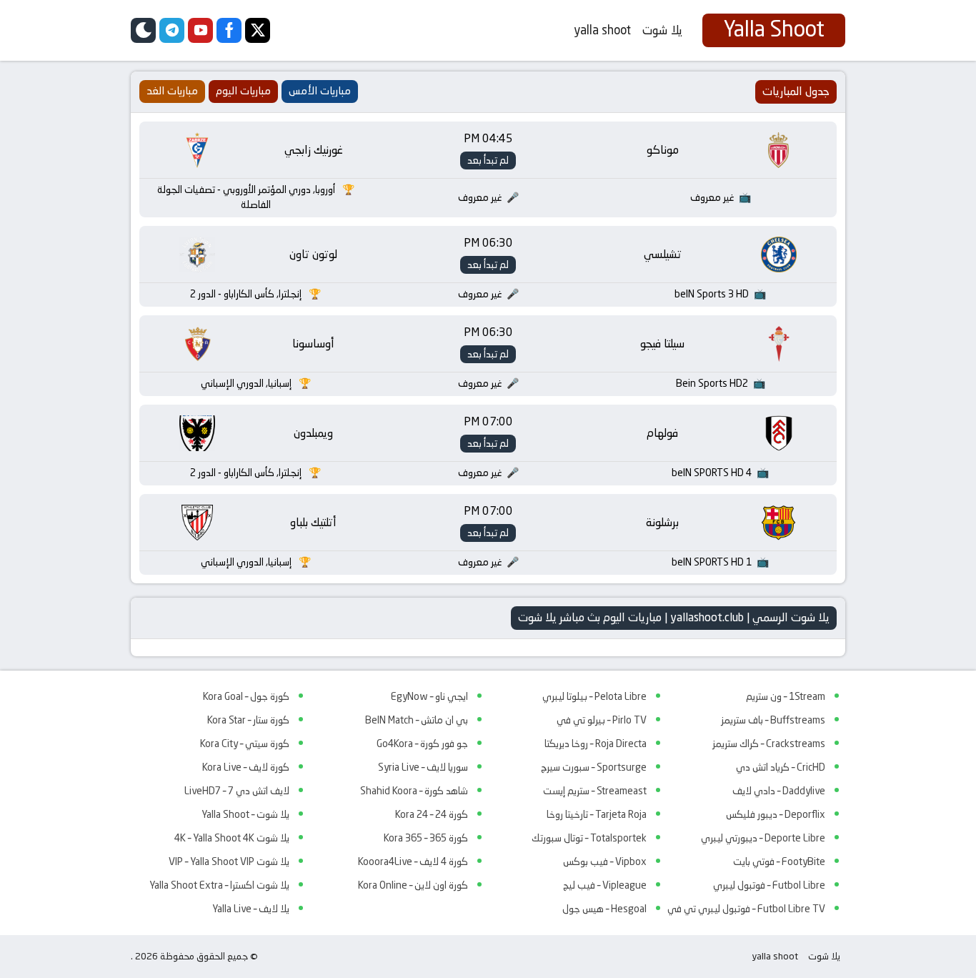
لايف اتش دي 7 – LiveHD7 (236, 791)
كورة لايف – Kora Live (245, 767)
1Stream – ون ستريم (785, 696)
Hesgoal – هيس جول (604, 909)
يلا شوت (662, 30)
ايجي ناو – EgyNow (429, 696)
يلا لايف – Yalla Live (250, 909)
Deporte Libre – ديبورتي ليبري (763, 838)
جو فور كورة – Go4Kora (422, 743)
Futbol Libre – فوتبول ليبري (769, 885)
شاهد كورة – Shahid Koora (414, 791)
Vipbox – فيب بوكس (605, 861)
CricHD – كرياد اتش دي (780, 767)
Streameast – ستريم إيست (595, 791)
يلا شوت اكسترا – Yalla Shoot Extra (219, 885)
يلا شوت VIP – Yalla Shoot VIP (229, 861)
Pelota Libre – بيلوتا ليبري (594, 696)
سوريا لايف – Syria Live (423, 767)
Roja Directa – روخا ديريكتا (595, 743)
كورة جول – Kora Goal (246, 696)
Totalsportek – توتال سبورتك (589, 838)
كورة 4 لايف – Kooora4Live (413, 861)
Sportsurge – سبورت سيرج (594, 767)
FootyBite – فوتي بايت (779, 861)
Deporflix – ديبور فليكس (775, 814)
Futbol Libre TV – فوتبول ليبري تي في (746, 909)
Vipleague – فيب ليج (605, 885)
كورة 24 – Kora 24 (431, 814)
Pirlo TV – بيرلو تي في (602, 720)
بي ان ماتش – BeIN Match (416, 720)
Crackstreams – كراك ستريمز (768, 743)
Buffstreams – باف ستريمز (773, 720)
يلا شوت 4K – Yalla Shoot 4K (231, 838)
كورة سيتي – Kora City (244, 743)
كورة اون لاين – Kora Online (413, 885)
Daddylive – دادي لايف (778, 791)
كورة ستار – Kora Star (248, 720)
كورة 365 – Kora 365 (426, 838)
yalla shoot (602, 30)
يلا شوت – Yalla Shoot (245, 814)
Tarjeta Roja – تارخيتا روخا (597, 814)
